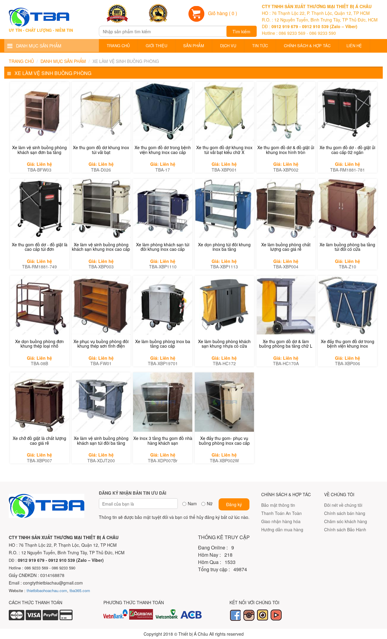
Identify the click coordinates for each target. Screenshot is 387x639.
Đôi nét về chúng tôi (343, 505)
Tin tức (260, 45)
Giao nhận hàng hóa (281, 521)
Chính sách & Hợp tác (307, 45)
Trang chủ (118, 45)
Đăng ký (234, 504)
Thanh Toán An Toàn (281, 513)
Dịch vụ (228, 45)
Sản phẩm (193, 45)
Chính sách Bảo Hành (345, 529)
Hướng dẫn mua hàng (282, 529)
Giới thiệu (156, 45)
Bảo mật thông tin (278, 505)
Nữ (210, 503)
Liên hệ (354, 45)
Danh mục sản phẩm (63, 61)
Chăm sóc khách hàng (345, 521)
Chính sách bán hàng (344, 513)
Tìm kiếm (241, 31)
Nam (192, 503)
